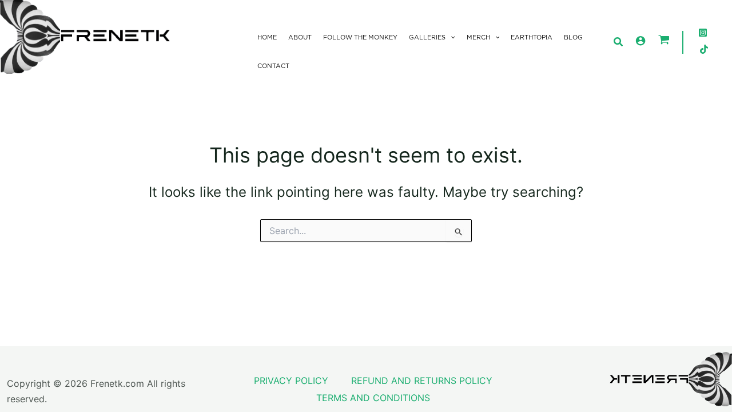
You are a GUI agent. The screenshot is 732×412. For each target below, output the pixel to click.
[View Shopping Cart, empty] (664, 40)
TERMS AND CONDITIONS (373, 397)
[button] (450, 37)
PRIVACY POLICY (291, 380)
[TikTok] (704, 49)
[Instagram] (703, 33)
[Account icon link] (640, 40)
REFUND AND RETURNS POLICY (421, 380)
